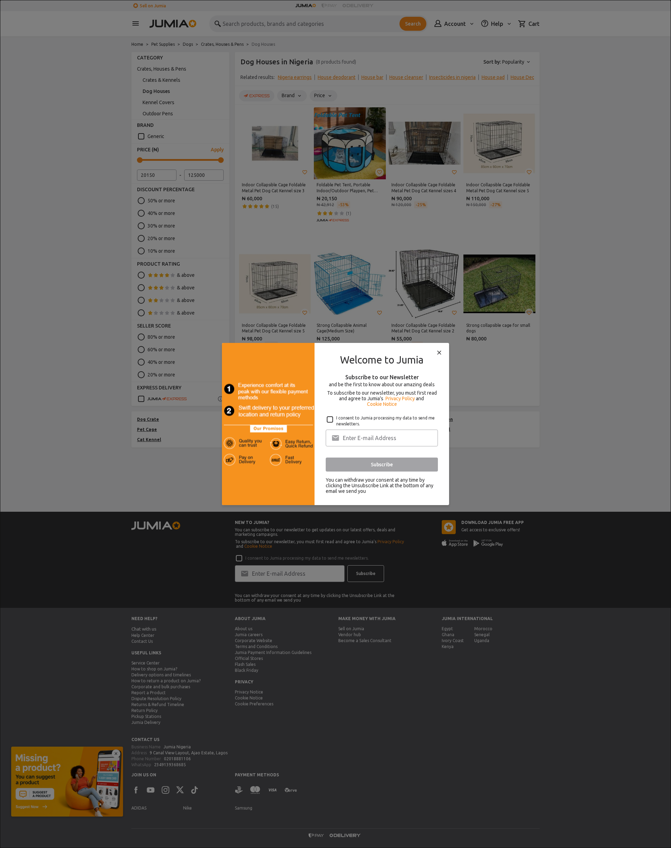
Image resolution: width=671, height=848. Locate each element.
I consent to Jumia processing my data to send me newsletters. (385, 421)
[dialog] (335, 424)
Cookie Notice (382, 404)
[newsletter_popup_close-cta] (439, 353)
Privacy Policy (400, 398)
